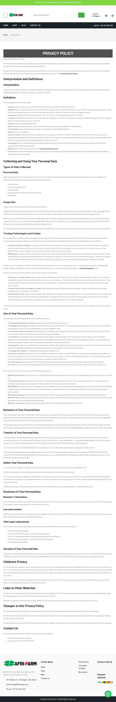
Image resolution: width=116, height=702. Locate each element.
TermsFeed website (86, 268)
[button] (108, 694)
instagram (8, 6)
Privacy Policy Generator (69, 74)
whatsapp (11, 6)
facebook (4, 6)
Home (43, 667)
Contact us (45, 678)
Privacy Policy (84, 662)
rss (14, 6)
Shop (43, 671)
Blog (42, 675)
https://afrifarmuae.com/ (49, 149)
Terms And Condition (83, 667)
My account (83, 672)
